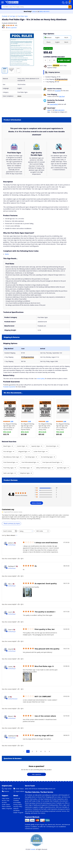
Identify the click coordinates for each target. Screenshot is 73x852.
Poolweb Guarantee (9, 387)
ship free (61, 96)
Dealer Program (18, 812)
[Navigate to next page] (49, 751)
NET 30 (45, 826)
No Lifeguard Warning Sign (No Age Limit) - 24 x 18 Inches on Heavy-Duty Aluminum (62, 427)
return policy (41, 378)
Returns (6, 791)
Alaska (19, 96)
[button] (63, 2)
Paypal (42, 824)
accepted (58, 90)
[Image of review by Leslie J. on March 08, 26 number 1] (27, 677)
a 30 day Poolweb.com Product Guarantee (51, 799)
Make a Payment (7, 808)
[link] (64, 60)
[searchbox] (8, 531)
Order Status (20, 789)
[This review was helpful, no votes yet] (18, 558)
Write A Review (36, 503)
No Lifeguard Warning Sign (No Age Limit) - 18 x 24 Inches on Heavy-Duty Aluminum (45, 427)
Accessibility (17, 802)
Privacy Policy (17, 804)
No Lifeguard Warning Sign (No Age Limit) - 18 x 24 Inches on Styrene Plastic (10, 426)
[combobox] (36, 7)
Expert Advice (20, 791)
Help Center (8, 789)
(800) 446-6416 (44, 11)
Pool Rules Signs (23, 16)
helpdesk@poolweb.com (47, 789)
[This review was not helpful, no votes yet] (21, 558)
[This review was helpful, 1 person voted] (18, 689)
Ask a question (12, 27)
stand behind (54, 104)
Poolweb (4, 16)
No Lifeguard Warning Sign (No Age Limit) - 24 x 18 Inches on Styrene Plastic (27, 426)
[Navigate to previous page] (23, 751)
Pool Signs (12, 16)
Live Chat (37, 789)
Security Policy (17, 806)
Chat (33, 11)
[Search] (69, 6)
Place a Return (6, 806)
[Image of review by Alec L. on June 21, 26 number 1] (27, 592)
